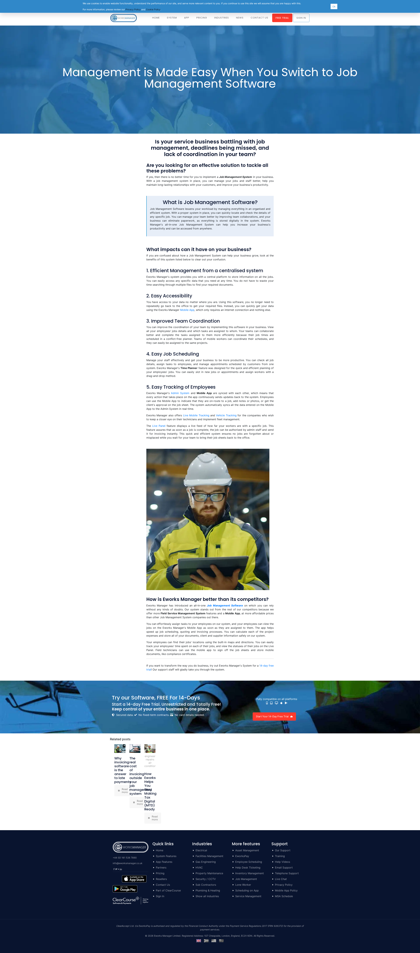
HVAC (199, 867)
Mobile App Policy (286, 890)
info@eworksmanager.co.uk (127, 863)
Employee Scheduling (248, 861)
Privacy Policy (284, 884)
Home (159, 850)
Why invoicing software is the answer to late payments (122, 770)
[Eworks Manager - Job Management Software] (123, 17)
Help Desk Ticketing (247, 867)
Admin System (180, 393)
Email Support (284, 867)
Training (280, 856)
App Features (164, 861)
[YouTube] (118, 869)
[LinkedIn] (121, 869)
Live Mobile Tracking (196, 415)
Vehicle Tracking (226, 415)
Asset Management (247, 850)
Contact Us (163, 884)
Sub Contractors (206, 884)
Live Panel (158, 425)
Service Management (248, 896)
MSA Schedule (284, 896)
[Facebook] (114, 869)
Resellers (161, 879)
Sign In (160, 896)
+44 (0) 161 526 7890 (125, 857)
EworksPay (242, 856)
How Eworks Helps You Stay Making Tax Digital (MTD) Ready (150, 791)
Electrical (201, 850)
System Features (166, 856)
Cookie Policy (153, 9)
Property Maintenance (209, 873)
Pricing (160, 873)
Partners (161, 867)
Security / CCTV (206, 879)
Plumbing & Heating (208, 890)
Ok (334, 6)
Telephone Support (287, 873)
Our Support (282, 850)
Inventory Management (249, 873)
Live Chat (281, 879)
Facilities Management (209, 856)
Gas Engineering (206, 861)
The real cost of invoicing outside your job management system (140, 776)
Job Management (246, 879)
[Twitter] (116, 869)
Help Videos (282, 861)
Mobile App (187, 309)
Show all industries (207, 896)
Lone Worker (243, 884)
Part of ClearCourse (168, 890)
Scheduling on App (247, 890)
